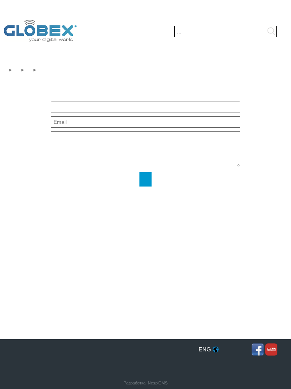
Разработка (135, 383)
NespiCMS (157, 383)
